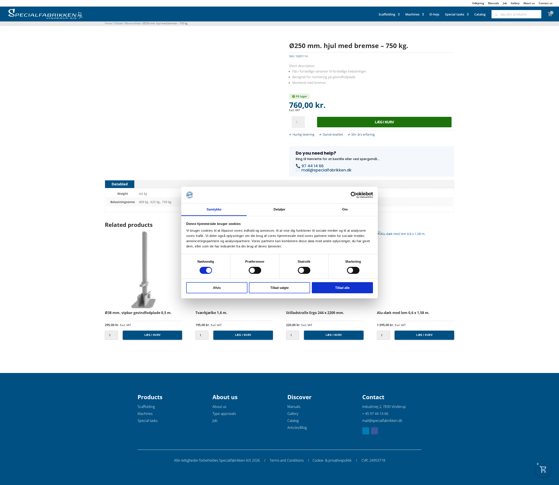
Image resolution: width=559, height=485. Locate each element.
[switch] (255, 270)
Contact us (545, 3)
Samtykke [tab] (214, 209)
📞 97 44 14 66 (310, 166)
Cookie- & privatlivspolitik (332, 460)
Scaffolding (387, 14)
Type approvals (224, 413)
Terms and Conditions (287, 460)
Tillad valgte (279, 288)
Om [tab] (345, 209)
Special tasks (454, 14)
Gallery (515, 3)
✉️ (298, 170)
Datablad (120, 184)
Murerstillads (133, 23)
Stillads (118, 23)
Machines (412, 14)
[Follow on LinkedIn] (365, 430)
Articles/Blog (297, 427)
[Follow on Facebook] (374, 430)
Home (108, 23)
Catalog (480, 14)
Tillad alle (342, 288)
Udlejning (478, 3)
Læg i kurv (384, 121)
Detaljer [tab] (280, 209)
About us (529, 3)
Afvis (217, 288)
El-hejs (434, 14)
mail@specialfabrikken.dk (326, 170)
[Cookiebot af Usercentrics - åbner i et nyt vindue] (354, 195)
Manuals (493, 3)
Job (505, 3)
